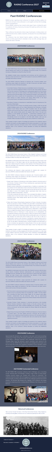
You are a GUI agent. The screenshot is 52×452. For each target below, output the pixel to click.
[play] (35, 363)
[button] (25, 11)
